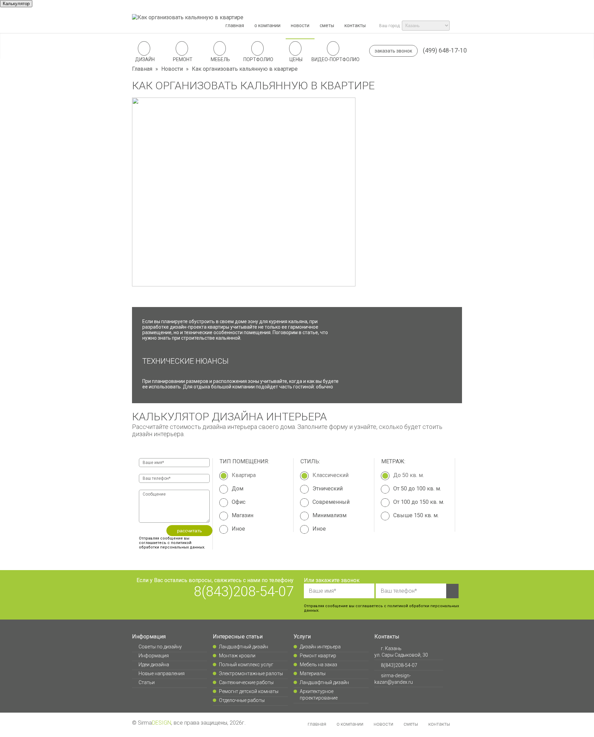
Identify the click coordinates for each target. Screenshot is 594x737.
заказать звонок (393, 51)
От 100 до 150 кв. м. (418, 502)
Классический (330, 475)
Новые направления (161, 673)
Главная (235, 25)
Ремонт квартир (318, 655)
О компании (267, 25)
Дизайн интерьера (320, 646)
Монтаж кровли (237, 655)
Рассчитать (189, 530)
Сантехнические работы (246, 682)
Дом (237, 488)
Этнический (327, 488)
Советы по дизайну (160, 646)
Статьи (146, 682)
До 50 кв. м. (408, 475)
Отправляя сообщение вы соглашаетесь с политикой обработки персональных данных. (172, 542)
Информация (153, 655)
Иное (238, 528)
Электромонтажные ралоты (251, 673)
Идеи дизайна (153, 664)
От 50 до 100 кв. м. (417, 488)
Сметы (327, 25)
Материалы (313, 673)
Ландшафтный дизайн (243, 646)
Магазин (242, 515)
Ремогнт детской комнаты (248, 691)
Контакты (355, 25)
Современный (331, 502)
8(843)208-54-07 (244, 591)
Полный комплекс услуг (246, 664)
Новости (300, 25)
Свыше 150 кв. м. (416, 515)
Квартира (244, 475)
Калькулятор (16, 3)
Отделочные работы (242, 700)
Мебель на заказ (318, 664)
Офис (238, 502)
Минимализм (329, 515)
